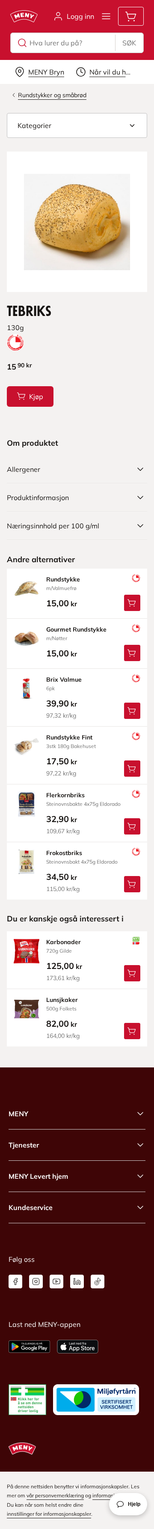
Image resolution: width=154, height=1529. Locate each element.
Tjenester (24, 1145)
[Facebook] (15, 1281)
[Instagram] (36, 1281)
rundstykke (63, 579)
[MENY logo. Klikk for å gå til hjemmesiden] (24, 16)
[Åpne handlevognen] (131, 16)
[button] (77, 125)
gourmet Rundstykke (76, 629)
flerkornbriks (65, 795)
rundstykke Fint (69, 737)
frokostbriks (64, 853)
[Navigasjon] (106, 16)
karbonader (63, 942)
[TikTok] (97, 1281)
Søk (129, 43)
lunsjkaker (62, 1000)
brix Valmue (64, 679)
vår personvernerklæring (55, 1495)
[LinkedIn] (77, 1281)
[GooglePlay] (29, 1346)
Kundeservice (31, 1207)
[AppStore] (77, 1346)
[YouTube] (56, 1281)
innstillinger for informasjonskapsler (49, 1514)
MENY (18, 1113)
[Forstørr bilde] (77, 222)
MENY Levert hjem (38, 1176)
